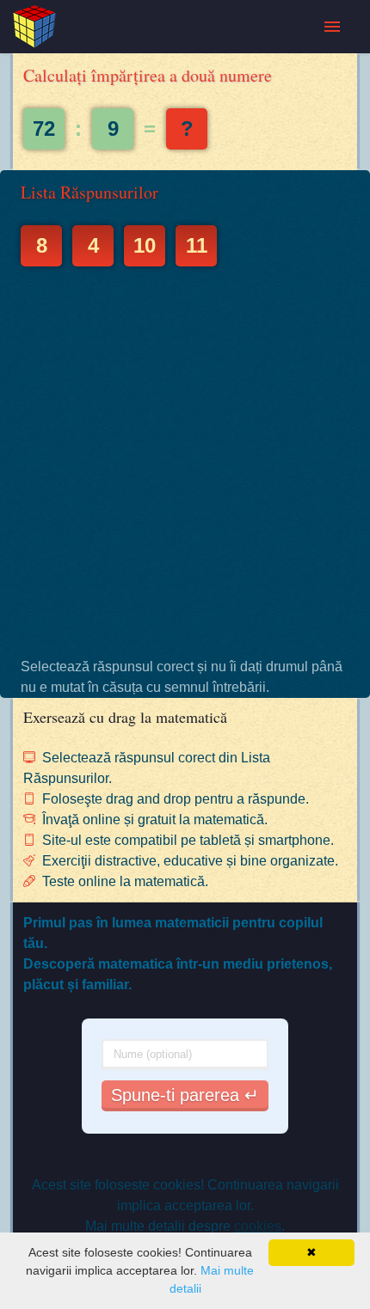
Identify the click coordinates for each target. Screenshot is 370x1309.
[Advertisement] (185, 461)
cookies (257, 1226)
